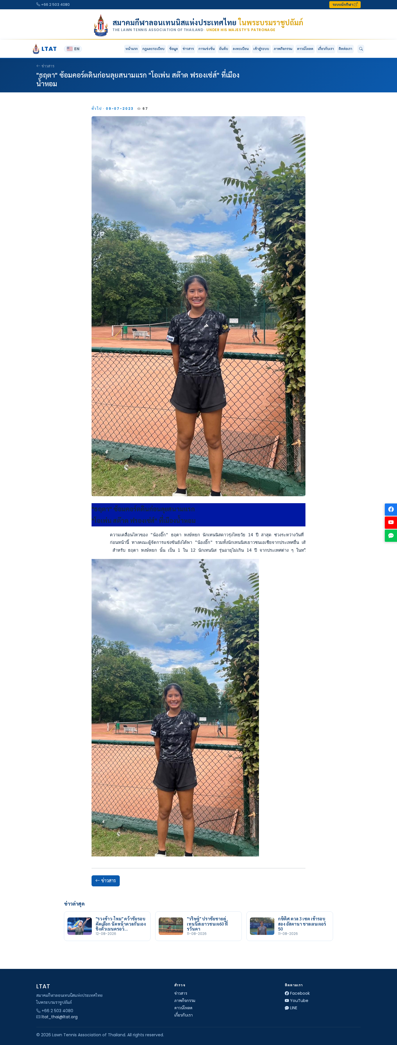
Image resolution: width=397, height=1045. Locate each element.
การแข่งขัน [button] (207, 48)
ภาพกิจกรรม (283, 48)
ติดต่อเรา (345, 48)
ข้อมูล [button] (173, 48)
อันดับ (223, 48)
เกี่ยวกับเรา (183, 1015)
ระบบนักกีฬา (343, 4)
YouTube (299, 1000)
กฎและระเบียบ (153, 48)
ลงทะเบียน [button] (241, 48)
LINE (293, 1008)
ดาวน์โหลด (305, 48)
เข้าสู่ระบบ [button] (261, 48)
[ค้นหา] (360, 49)
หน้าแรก (132, 48)
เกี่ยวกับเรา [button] (326, 48)
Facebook (300, 993)
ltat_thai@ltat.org (60, 1017)
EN (76, 49)
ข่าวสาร (188, 48)
